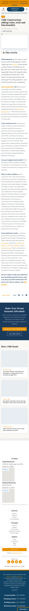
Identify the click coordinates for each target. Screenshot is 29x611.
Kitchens (14, 513)
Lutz (17, 243)
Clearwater (16, 245)
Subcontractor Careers (14, 531)
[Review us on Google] (12, 561)
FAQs (14, 545)
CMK (3, 16)
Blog (14, 539)
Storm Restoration (14, 519)
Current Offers (14, 541)
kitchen (14, 64)
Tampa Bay (5, 243)
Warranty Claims (14, 533)
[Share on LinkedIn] (26, 295)
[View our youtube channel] (16, 561)
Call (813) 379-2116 (14, 334)
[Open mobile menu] (26, 9)
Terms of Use (9, 576)
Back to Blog (5, 295)
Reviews (14, 527)
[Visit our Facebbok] (8, 561)
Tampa (8, 248)
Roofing (14, 517)
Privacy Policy (18, 576)
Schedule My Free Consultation (14, 329)
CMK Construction (7, 87)
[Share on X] (22, 295)
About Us (14, 525)
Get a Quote (14, 549)
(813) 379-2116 (17, 553)
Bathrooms (14, 515)
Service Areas (14, 529)
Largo (9, 245)
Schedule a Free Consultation (15, 9)
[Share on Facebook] (18, 295)
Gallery (14, 543)
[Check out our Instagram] (20, 561)
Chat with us (23, 609)
